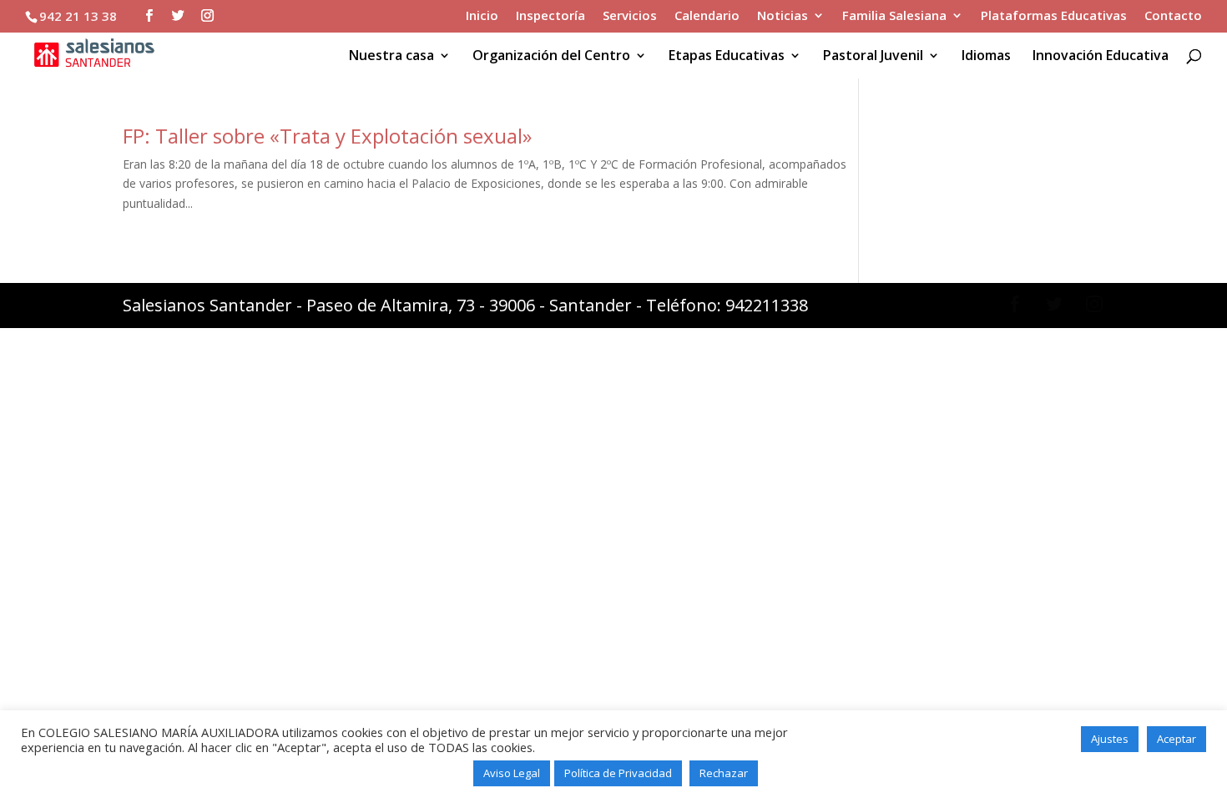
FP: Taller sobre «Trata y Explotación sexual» (327, 135)
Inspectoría (550, 16)
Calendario (707, 16)
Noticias (782, 16)
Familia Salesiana (894, 16)
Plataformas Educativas (1054, 16)
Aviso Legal (511, 772)
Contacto (1173, 16)
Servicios (630, 16)
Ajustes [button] (1110, 738)
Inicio (482, 16)
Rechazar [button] (723, 772)
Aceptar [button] (1176, 738)
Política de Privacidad (618, 772)
